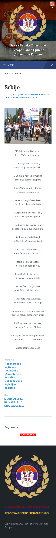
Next (6, 395)
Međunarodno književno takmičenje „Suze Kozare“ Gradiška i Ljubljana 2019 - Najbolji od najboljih (14, 375)
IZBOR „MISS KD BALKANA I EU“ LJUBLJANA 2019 (14, 402)
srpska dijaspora (29, 94)
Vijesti (18, 73)
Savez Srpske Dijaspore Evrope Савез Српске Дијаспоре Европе (28, 49)
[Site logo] (28, 40)
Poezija (45, 94)
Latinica (52, 3)
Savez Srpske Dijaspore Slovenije (22, 97)
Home (7, 73)
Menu (10, 65)
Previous (9, 360)
